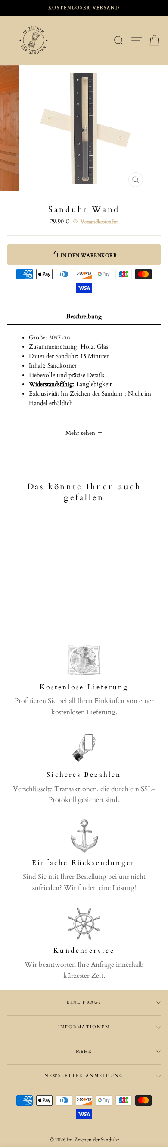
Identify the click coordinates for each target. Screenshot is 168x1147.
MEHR (84, 1052)
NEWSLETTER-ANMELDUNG (84, 1076)
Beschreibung (84, 316)
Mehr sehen (81, 433)
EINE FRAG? (84, 1002)
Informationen (84, 1027)
